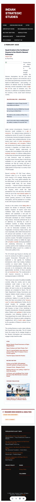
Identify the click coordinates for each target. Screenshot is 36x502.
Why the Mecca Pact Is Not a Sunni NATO (15, 436)
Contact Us (18, 40)
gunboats (19, 312)
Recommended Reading (25, 29)
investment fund (13, 272)
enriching (12, 173)
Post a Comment (10, 419)
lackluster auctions (10, 153)
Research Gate (8, 36)
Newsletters (22, 32)
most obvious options (23, 193)
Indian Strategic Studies (13, 13)
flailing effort (26, 205)
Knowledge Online (16, 25)
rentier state (14, 302)
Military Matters (9, 32)
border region (22, 320)
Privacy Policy (22, 469)
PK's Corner (7, 40)
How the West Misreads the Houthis (14, 452)
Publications (20, 36)
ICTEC (27, 25)
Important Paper (8, 29)
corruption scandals (13, 242)
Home (5, 25)
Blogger (23, 494)
